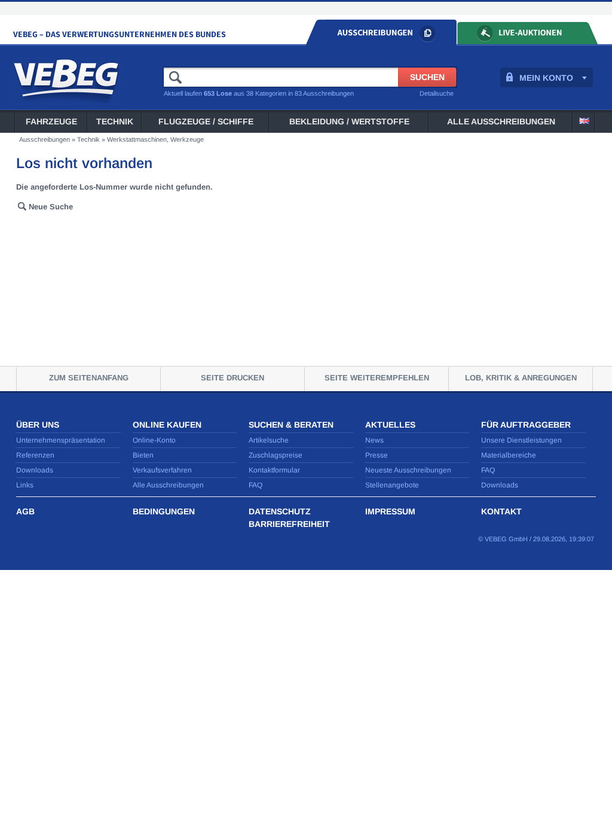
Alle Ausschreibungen (501, 121)
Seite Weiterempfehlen (377, 377)
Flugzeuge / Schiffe (205, 121)
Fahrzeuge (51, 121)
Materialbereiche (508, 455)
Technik (114, 121)
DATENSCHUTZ (280, 511)
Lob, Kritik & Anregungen (521, 377)
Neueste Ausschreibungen (408, 470)
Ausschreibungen (44, 139)
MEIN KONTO (546, 78)
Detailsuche (437, 93)
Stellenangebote (392, 485)
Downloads (34, 470)
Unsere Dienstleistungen (521, 440)
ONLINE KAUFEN (167, 424)
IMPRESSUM (390, 511)
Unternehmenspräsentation (60, 440)
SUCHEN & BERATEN (291, 424)
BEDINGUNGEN (164, 511)
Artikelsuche (269, 440)
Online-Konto (154, 440)
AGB (25, 511)
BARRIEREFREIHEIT (289, 524)
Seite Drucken (232, 377)
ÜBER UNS (37, 424)
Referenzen (35, 455)
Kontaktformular (274, 470)
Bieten (143, 455)
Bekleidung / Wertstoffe (349, 121)
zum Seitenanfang (88, 377)
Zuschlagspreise (275, 455)
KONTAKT (501, 511)
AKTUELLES (390, 424)
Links (24, 485)
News (374, 440)
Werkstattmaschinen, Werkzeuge (155, 139)
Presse (376, 455)
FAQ (255, 485)
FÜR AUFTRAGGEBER (526, 424)
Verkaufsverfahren (162, 470)
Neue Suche (51, 206)
